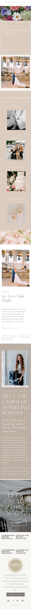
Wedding (6, 28)
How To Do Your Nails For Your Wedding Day (8, 338)
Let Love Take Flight (13, 298)
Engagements (8, 26)
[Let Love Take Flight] (15, 268)
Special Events (19, 26)
